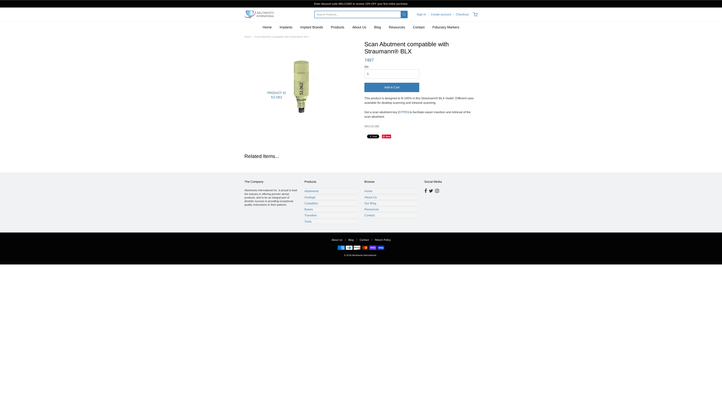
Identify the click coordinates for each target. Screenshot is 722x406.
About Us (359, 27)
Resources (397, 27)
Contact (419, 27)
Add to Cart (391, 87)
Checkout (462, 14)
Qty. (366, 66)
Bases (308, 209)
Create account (441, 14)
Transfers (310, 215)
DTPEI (403, 112)
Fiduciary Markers (445, 27)
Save (388, 136)
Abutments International (364, 255)
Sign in (421, 14)
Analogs (309, 197)
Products (337, 27)
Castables (311, 203)
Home (267, 27)
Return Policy (383, 239)
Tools (308, 221)
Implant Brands (311, 27)
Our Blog (370, 203)
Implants (286, 27)
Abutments (311, 191)
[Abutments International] (259, 14)
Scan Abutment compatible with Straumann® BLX (282, 36)
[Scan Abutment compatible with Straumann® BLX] (301, 78)
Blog (377, 27)
